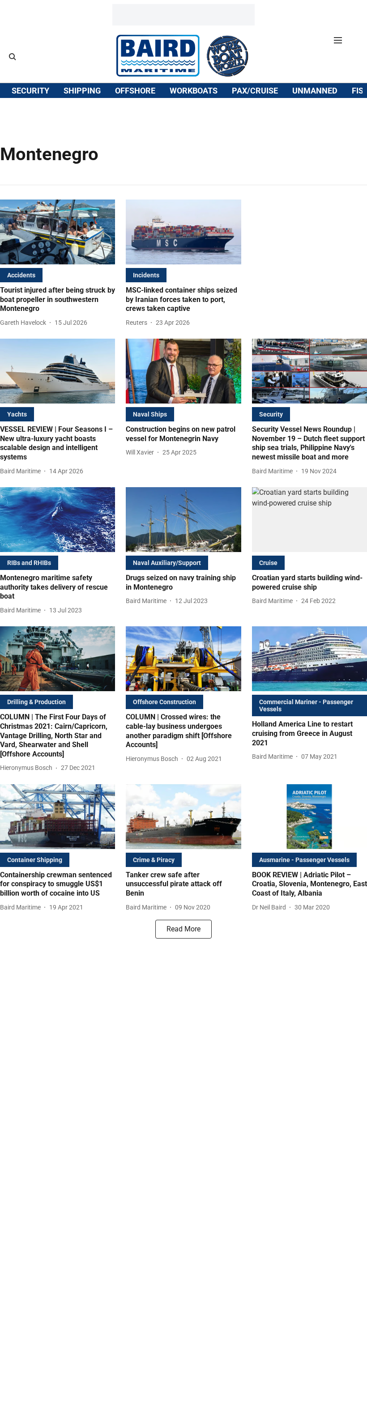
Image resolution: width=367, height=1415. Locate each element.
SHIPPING (82, 90)
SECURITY (30, 90)
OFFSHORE (135, 90)
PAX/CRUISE (255, 90)
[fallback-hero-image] (57, 232)
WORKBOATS (194, 90)
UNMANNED (314, 90)
